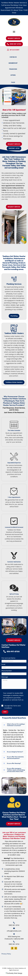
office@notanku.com (14, 931)
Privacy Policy (6, 954)
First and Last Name (8, 658)
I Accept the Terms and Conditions (12, 707)
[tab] (14, 724)
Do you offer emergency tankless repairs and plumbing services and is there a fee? (16, 770)
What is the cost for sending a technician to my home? (16, 724)
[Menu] (14, 31)
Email (3, 664)
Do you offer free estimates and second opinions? (15, 757)
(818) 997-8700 (14, 925)
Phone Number (7, 671)
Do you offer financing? (14, 763)
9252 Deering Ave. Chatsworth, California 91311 (14, 938)
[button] (12, 948)
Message (5, 677)
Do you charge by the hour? (15, 752)
